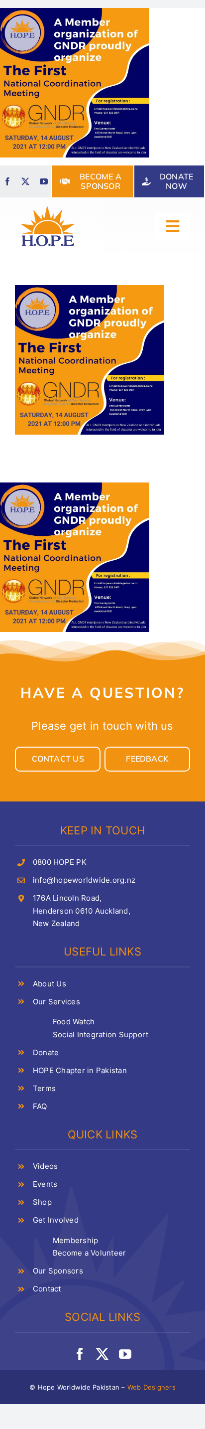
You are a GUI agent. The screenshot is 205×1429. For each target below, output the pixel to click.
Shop (42, 1202)
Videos (45, 1166)
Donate (46, 1052)
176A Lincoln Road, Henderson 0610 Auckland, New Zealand (81, 910)
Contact (47, 1288)
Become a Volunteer (89, 1253)
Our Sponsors (58, 1270)
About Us (49, 983)
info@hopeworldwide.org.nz (84, 880)
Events (45, 1184)
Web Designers (151, 1387)
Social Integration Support (100, 1034)
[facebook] (7, 181)
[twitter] (25, 181)
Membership (75, 1240)
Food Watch (74, 1021)
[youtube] (44, 181)
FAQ (40, 1106)
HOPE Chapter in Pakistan (80, 1070)
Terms (44, 1088)
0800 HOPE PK (60, 862)
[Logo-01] (48, 206)
